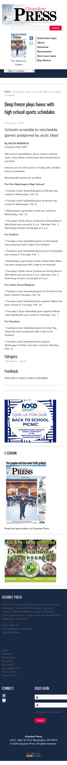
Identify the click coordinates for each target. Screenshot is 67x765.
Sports (22, 361)
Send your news (46, 56)
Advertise (42, 47)
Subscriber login (47, 38)
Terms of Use (9, 671)
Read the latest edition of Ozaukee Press (27, 528)
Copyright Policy (11, 668)
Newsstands (44, 51)
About (40, 42)
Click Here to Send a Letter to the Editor (26, 378)
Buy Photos (44, 60)
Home (7, 91)
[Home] (33, 23)
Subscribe (7, 661)
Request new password (49, 712)
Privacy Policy (9, 675)
